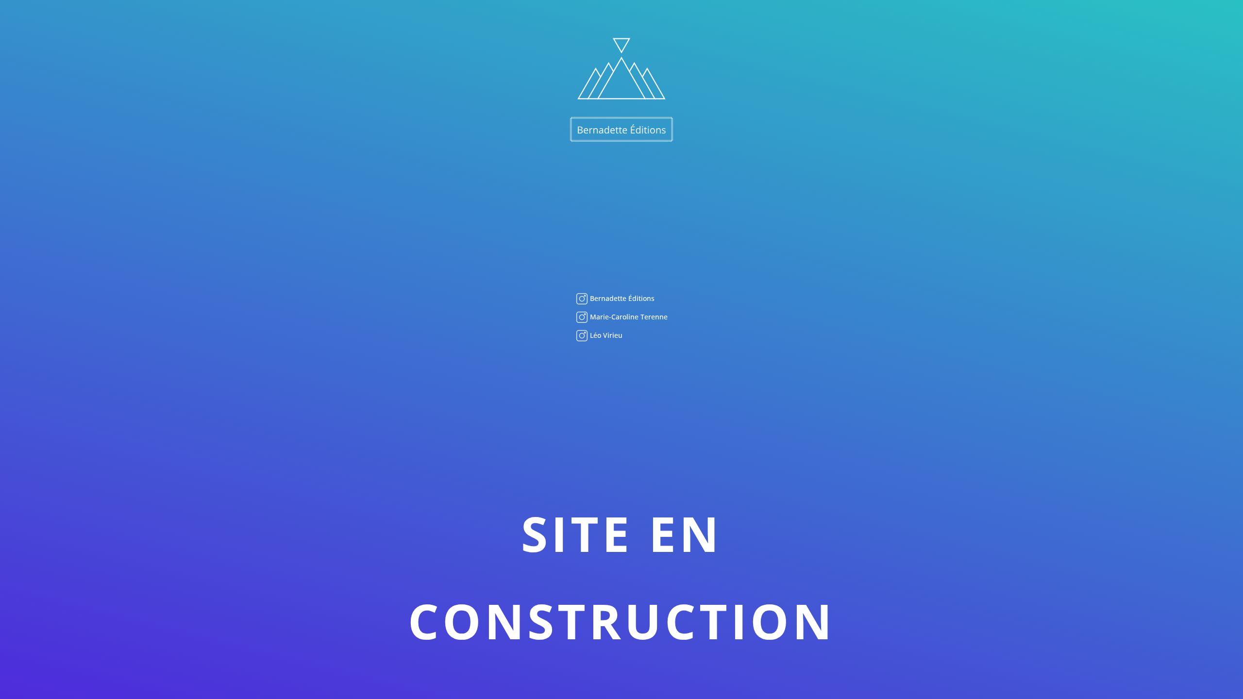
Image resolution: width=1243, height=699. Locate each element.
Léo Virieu (605, 335)
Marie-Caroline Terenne (628, 316)
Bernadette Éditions (621, 298)
